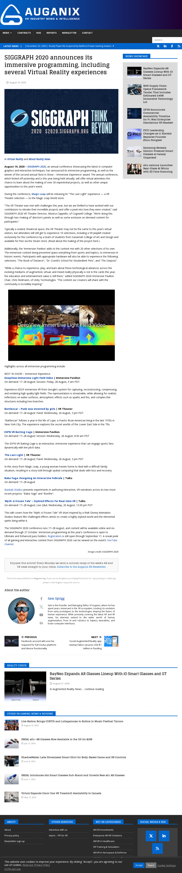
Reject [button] (151, 865)
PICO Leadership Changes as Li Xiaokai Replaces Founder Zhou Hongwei (157, 135)
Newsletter (69, 32)
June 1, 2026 (29, 779)
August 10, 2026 (31, 725)
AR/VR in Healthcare (104, 841)
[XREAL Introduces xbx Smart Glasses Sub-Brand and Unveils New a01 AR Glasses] (11, 779)
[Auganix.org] (80, 27)
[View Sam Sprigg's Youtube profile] (41, 615)
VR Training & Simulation (106, 846)
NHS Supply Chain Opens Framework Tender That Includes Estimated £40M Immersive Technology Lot (158, 93)
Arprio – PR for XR (58, 835)
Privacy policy (11, 835)
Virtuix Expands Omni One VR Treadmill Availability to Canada (61, 793)
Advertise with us (58, 829)
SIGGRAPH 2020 (36, 166)
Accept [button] (139, 865)
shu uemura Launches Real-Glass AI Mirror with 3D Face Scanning (158, 168)
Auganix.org (40, 578)
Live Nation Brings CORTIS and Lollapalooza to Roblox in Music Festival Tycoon (72, 721)
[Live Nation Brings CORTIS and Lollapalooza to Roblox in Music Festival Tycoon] (11, 725)
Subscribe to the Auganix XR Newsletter (81, 567)
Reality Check (16, 665)
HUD (38, 32)
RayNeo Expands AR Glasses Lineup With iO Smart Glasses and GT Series (158, 73)
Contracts (24, 32)
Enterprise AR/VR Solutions (107, 835)
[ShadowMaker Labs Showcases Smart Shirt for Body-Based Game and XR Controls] (11, 761)
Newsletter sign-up (14, 841)
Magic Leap (39, 194)
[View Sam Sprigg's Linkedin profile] (41, 623)
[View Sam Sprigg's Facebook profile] (41, 599)
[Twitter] (158, 46)
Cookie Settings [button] (166, 865)
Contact (87, 32)
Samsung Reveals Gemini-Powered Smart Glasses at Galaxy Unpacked (158, 152)
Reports (52, 32)
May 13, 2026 (30, 797)
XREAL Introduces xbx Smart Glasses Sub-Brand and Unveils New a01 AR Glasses (73, 775)
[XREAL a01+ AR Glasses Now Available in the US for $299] (11, 743)
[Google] (179, 46)
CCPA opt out (12, 869)
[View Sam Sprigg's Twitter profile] (41, 607)
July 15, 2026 (30, 743)
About (7, 829)
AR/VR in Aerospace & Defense (110, 852)
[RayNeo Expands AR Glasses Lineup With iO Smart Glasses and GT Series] (134, 72)
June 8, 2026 (29, 761)
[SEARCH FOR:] (167, 40)
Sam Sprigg (56, 598)
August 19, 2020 (17, 82)
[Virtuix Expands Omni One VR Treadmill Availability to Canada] (11, 797)
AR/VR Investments (103, 829)
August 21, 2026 (61, 683)
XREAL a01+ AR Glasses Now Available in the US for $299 (56, 739)
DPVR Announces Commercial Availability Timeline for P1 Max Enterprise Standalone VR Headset (158, 116)
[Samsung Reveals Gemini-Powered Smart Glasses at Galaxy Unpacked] (134, 151)
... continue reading (93, 689)
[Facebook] (172, 46)
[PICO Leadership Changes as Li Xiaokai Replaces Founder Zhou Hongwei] (134, 134)
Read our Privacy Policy (36, 864)
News (6, 32)
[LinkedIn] (165, 46)
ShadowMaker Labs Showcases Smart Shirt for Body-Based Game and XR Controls (73, 757)
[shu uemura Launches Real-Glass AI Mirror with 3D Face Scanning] (134, 169)
